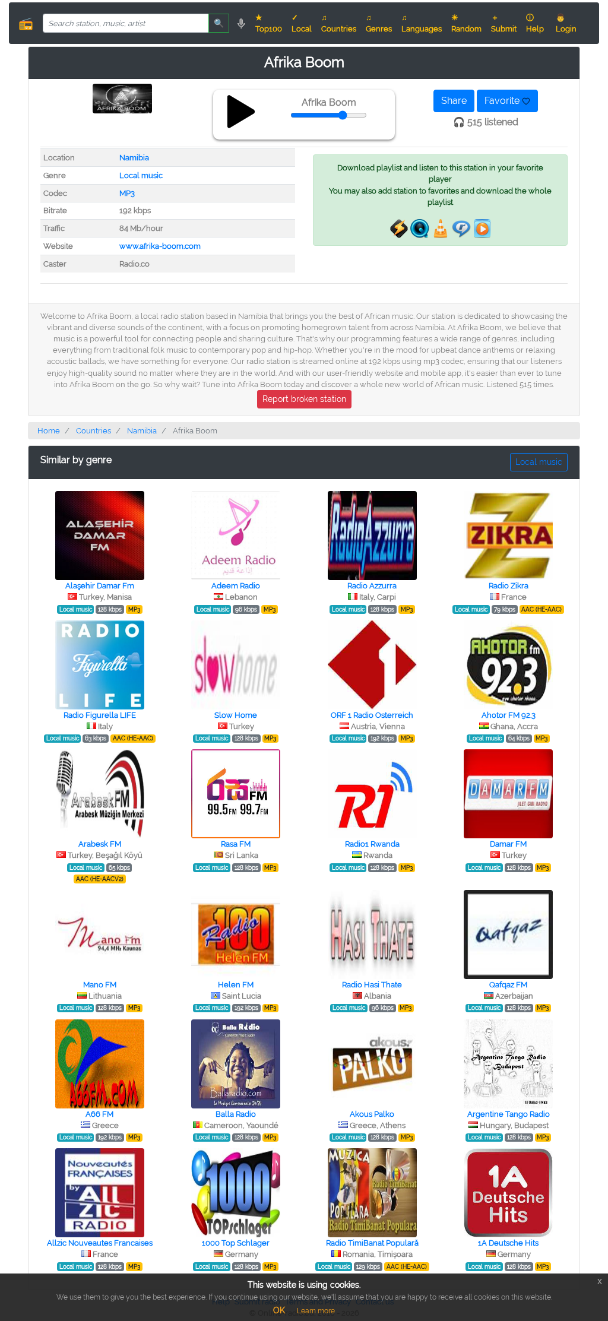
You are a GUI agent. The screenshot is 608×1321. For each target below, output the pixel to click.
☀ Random (466, 23)
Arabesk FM (99, 844)
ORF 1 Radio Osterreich (372, 715)
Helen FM (236, 984)
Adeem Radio (235, 585)
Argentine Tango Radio (508, 1114)
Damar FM (508, 844)
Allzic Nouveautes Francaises (100, 1242)
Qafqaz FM (508, 984)
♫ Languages (421, 23)
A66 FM (99, 1114)
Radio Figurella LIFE (100, 715)
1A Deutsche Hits (508, 1242)
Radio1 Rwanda (372, 844)
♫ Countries (338, 23)
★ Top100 (268, 23)
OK (279, 1310)
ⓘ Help (535, 23)
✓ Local (302, 23)
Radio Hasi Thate (372, 984)
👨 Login (566, 23)
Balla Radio (236, 1114)
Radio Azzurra (372, 585)
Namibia (134, 157)
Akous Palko (372, 1114)
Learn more (316, 1311)
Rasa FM (236, 844)
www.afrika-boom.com (160, 246)
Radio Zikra (508, 585)
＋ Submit (504, 23)
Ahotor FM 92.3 (509, 715)
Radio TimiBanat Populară (372, 1242)
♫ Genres (379, 23)
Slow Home (235, 715)
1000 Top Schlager (236, 1242)
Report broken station (304, 399)
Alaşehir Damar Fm (99, 585)
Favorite (503, 100)
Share (454, 100)
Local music (141, 175)
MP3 (127, 193)
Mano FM (99, 984)
